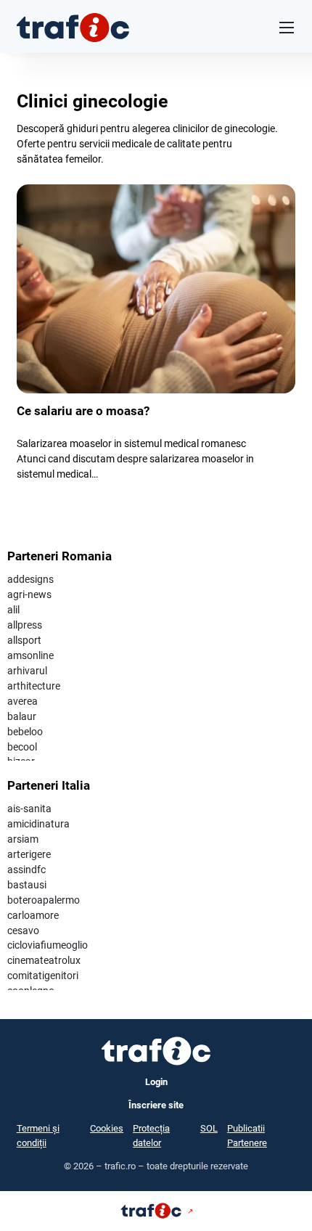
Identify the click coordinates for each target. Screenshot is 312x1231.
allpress (24, 625)
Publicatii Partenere (247, 1135)
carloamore (33, 915)
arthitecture (33, 686)
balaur (21, 716)
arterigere (29, 854)
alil (13, 610)
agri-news (29, 594)
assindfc (26, 869)
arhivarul (27, 670)
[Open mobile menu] (286, 27)
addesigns (30, 579)
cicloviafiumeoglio (47, 945)
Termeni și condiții (38, 1135)
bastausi (26, 885)
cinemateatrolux (44, 960)
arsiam (22, 839)
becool (22, 747)
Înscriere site (156, 1105)
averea (22, 701)
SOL (209, 1128)
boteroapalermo (43, 900)
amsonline (30, 655)
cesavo (23, 930)
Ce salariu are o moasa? (83, 411)
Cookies (106, 1128)
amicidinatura (38, 824)
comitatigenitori (42, 975)
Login (156, 1081)
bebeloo (25, 731)
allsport (24, 640)
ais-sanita (29, 808)
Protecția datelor (151, 1135)
